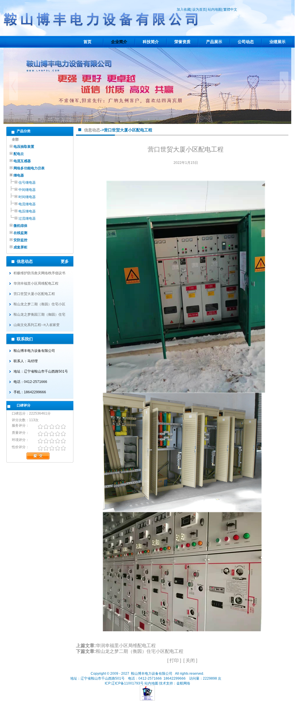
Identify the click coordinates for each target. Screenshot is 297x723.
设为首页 (199, 9)
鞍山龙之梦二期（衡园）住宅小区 (39, 304)
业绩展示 (277, 41)
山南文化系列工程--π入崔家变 (37, 325)
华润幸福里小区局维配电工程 (36, 283)
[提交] (48, 454)
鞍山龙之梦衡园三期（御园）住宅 (39, 314)
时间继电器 (27, 197)
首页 (87, 41)
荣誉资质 (182, 41)
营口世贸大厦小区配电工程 (34, 294)
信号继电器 (27, 183)
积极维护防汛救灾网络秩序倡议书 (39, 273)
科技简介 (151, 41)
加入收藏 (184, 9)
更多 (67, 261)
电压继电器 (27, 211)
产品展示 (214, 41)
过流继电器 (27, 218)
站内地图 (215, 9)
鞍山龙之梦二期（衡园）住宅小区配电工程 (139, 651)
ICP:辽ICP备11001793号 (124, 683)
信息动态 (92, 130)
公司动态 (246, 41)
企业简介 (119, 41)
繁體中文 (230, 9)
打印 (174, 660)
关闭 (190, 660)
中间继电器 (27, 190)
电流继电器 (27, 204)
